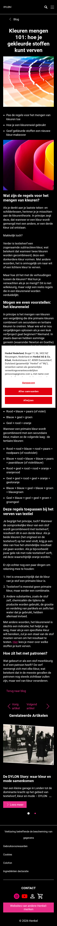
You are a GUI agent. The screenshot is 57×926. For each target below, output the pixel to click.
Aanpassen (28, 382)
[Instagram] (16, 896)
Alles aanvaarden (29, 391)
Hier (15, 642)
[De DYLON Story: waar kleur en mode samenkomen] (28, 764)
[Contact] (32, 896)
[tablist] (28, 813)
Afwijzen (28, 400)
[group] (28, 770)
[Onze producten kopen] (40, 896)
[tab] (28, 813)
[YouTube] (24, 896)
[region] (28, 376)
